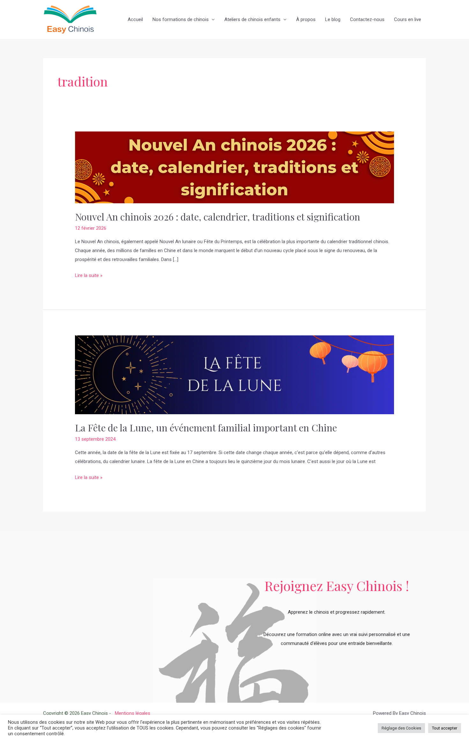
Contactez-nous (367, 19)
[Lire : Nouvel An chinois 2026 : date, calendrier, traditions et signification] (234, 167)
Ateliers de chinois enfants (252, 19)
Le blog (332, 19)
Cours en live (407, 19)
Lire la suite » (88, 274)
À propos (306, 19)
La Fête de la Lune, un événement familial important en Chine (206, 427)
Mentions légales (131, 713)
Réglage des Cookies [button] (401, 728)
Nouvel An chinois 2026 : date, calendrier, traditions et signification (217, 216)
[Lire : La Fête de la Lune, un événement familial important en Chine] (234, 375)
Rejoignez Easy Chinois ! (336, 586)
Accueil (135, 19)
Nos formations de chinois (181, 19)
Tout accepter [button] (444, 728)
